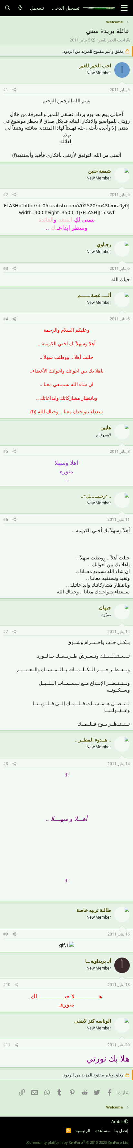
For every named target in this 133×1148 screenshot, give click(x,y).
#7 (5, 631)
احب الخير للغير (111, 40)
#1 (5, 89)
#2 (5, 194)
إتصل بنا (121, 1130)
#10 (6, 984)
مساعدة (102, 1130)
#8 (5, 763)
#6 (5, 519)
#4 (5, 319)
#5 (5, 451)
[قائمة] (124, 8)
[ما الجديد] (20, 8)
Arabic (117, 1121)
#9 (5, 934)
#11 (6, 1045)
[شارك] (14, 90)
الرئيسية (83, 1130)
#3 (5, 268)
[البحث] (7, 8)
